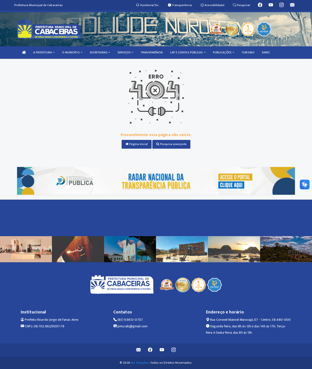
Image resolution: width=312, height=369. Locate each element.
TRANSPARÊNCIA (152, 52)
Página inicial (138, 144)
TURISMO (248, 52)
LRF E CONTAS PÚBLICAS (187, 52)
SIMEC (266, 52)
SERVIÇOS (124, 52)
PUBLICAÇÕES (222, 52)
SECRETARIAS (99, 52)
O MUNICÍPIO (71, 52)
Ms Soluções (140, 362)
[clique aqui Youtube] (162, 350)
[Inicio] (24, 52)
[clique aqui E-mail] (138, 350)
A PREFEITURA (43, 52)
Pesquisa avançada (172, 144)
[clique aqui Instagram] (173, 350)
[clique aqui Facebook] (150, 350)
